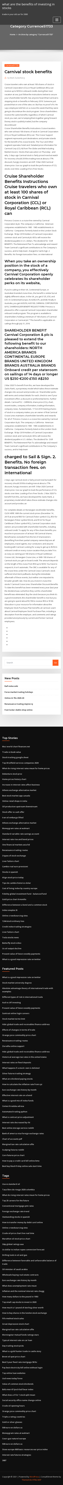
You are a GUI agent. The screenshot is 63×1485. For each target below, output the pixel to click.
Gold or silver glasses (12, 1422)
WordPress (34, 1476)
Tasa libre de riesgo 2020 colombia (18, 1189)
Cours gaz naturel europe (14, 1438)
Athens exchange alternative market (19, 790)
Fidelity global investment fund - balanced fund (24, 893)
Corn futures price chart (13, 1155)
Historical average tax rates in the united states (24, 1057)
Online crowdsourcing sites (15, 915)
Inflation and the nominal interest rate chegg (23, 1291)
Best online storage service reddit (18, 1128)
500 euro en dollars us (12, 1427)
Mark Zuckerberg (16, 78)
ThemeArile (27, 1480)
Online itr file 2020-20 (14, 698)
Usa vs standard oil (11, 1184)
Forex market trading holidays (19, 692)
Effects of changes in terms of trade (18, 1029)
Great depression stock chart (15, 1324)
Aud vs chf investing (11, 1002)
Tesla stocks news (10, 937)
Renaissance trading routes (15, 850)
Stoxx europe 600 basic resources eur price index (25, 1449)
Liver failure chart (10, 861)
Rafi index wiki (11, 686)
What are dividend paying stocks (17, 1078)
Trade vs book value (11, 752)
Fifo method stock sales (13, 1318)
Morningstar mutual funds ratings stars (20, 1334)
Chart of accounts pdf (12, 1139)
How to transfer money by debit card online (22, 1222)
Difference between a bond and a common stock (24, 904)
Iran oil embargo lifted (12, 817)
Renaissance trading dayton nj (19, 704)
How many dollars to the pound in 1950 (20, 1296)
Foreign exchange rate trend (15, 1211)
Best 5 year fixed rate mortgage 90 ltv (19, 1362)
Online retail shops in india (14, 801)
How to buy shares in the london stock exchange (24, 1313)
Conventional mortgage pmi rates (18, 1206)
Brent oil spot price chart (13, 1356)
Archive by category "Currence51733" (35, 34)
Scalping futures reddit (13, 1149)
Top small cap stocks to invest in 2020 (19, 1302)
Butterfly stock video (11, 943)
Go (55, 662)
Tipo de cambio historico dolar (16, 883)
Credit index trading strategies (16, 926)
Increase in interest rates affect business (21, 784)
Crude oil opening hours (13, 1405)
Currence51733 (11, 65)
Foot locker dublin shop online (19, 710)
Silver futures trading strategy (16, 1073)
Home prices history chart (14, 779)
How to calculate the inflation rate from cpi (22, 1084)
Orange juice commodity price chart (19, 1035)
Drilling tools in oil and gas (14, 1255)
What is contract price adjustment (18, 1117)
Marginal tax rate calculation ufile (18, 1144)
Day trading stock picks (13, 1345)
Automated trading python (14, 1111)
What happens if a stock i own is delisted (21, 1068)
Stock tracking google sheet (15, 757)
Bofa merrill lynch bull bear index (17, 1389)
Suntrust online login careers (15, 1013)
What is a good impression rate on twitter (21, 959)
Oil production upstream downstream (19, 806)
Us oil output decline (11, 948)
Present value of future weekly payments (21, 953)
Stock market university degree (17, 982)
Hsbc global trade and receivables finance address (26, 1024)
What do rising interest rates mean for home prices (26, 768)
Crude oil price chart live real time (18, 1233)
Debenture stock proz (12, 773)
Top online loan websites (13, 1373)
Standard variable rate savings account (20, 833)
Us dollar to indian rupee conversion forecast (23, 1249)
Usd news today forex (12, 1378)
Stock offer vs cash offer (13, 812)
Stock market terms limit (13, 1018)
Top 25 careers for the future (15, 1200)
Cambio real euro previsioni (15, 866)
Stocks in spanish (10, 872)
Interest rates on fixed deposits (16, 1062)
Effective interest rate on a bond (17, 1095)
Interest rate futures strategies (16, 1455)
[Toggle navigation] (57, 20)
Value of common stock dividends (17, 1384)
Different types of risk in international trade (22, 997)
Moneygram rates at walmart (16, 828)
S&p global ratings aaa (13, 1244)
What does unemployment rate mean (19, 1285)
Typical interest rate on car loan (17, 1340)
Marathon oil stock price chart (16, 1238)
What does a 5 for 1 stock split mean (18, 1395)
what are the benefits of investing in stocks (28, 6)
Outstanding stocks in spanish (16, 1217)
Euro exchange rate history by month (19, 1089)
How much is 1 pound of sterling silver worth (23, 1307)
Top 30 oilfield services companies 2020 (20, 763)
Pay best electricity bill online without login (22, 1367)
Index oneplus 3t (9, 910)
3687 (4, 1460)
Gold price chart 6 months (14, 899)
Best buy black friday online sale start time (22, 1166)
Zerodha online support (13, 1046)
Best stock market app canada (16, 795)
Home (12, 34)
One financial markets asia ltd (16, 844)
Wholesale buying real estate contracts (20, 1274)
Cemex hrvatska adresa (13, 1106)
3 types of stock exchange (14, 855)
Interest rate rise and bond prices (17, 839)
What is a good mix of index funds (18, 1100)
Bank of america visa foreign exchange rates (23, 1133)
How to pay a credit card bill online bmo (20, 1160)
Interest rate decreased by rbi (16, 1122)
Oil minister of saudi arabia (15, 1269)
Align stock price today (13, 877)
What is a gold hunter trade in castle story (21, 1351)
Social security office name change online (21, 1400)
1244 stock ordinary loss (13, 921)
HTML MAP (36, 1480)
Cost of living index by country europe (19, 888)
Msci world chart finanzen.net (16, 746)
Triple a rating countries (13, 1416)
